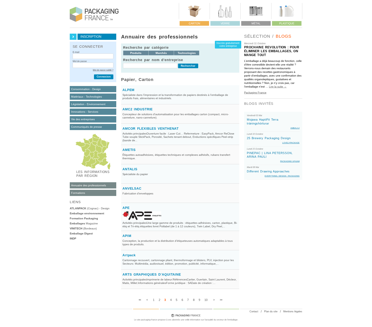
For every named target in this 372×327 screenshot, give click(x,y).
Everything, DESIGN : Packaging (282, 176)
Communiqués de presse (86, 126)
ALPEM (128, 90)
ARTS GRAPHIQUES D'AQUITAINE (151, 274)
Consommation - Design (86, 89)
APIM (126, 236)
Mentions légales (292, 311)
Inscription (90, 36)
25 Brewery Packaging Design (269, 138)
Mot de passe (80, 61)
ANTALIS (129, 169)
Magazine (84, 223)
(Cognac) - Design (89, 208)
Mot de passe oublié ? (103, 70)
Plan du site (270, 311)
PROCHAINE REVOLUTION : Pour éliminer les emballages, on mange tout (271, 51)
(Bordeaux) (83, 228)
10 (206, 299)
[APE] (141, 219)
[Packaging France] (94, 14)
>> (221, 299)
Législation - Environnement (88, 104)
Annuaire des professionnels (88, 185)
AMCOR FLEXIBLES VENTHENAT (150, 128)
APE (126, 208)
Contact (254, 311)
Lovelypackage (291, 143)
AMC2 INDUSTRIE (137, 109)
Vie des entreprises (83, 119)
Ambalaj (295, 128)
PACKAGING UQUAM (290, 161)
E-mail (76, 52)
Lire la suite (278, 86)
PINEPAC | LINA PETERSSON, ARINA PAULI (270, 154)
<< (139, 299)
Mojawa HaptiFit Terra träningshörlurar (262, 121)
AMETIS (129, 150)
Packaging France (255, 92)
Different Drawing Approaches (268, 171)
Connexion (104, 76)
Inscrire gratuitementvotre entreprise (227, 44)
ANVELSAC (131, 188)
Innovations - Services (84, 111)
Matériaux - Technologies (86, 96)
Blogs (284, 36)
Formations (78, 192)
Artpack (129, 255)
